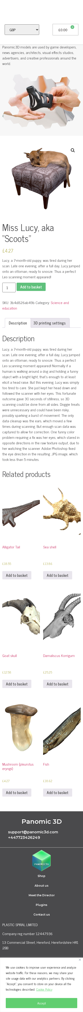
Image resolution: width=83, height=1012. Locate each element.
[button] (6, 11)
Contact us (41, 914)
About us (41, 885)
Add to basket (31, 287)
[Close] (80, 960)
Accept (41, 1003)
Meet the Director (42, 895)
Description (18, 323)
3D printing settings (49, 323)
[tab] (18, 323)
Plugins (41, 905)
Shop (41, 876)
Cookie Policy (44, 989)
